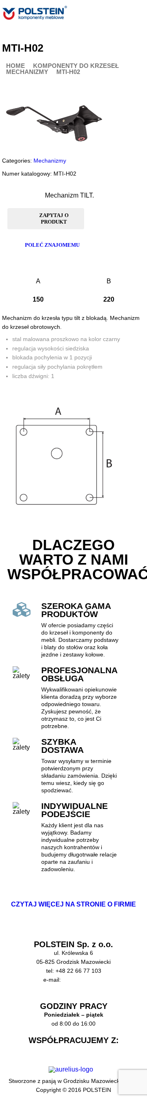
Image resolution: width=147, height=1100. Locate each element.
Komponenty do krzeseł (76, 66)
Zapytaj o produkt (54, 218)
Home (15, 66)
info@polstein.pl (83, 979)
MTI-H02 (68, 72)
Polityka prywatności (73, 997)
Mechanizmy (27, 72)
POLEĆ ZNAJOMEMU (52, 245)
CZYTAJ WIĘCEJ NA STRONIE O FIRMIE (73, 904)
